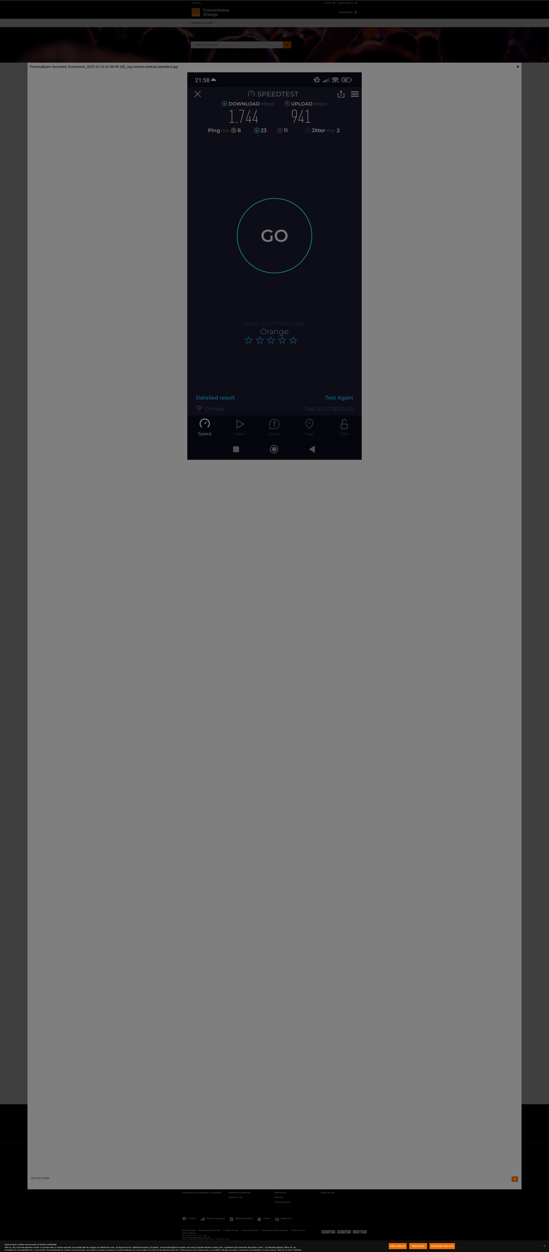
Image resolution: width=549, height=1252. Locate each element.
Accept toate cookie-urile (442, 1246)
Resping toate (418, 1246)
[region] (274, 1246)
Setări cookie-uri (397, 1246)
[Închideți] (544, 1246)
